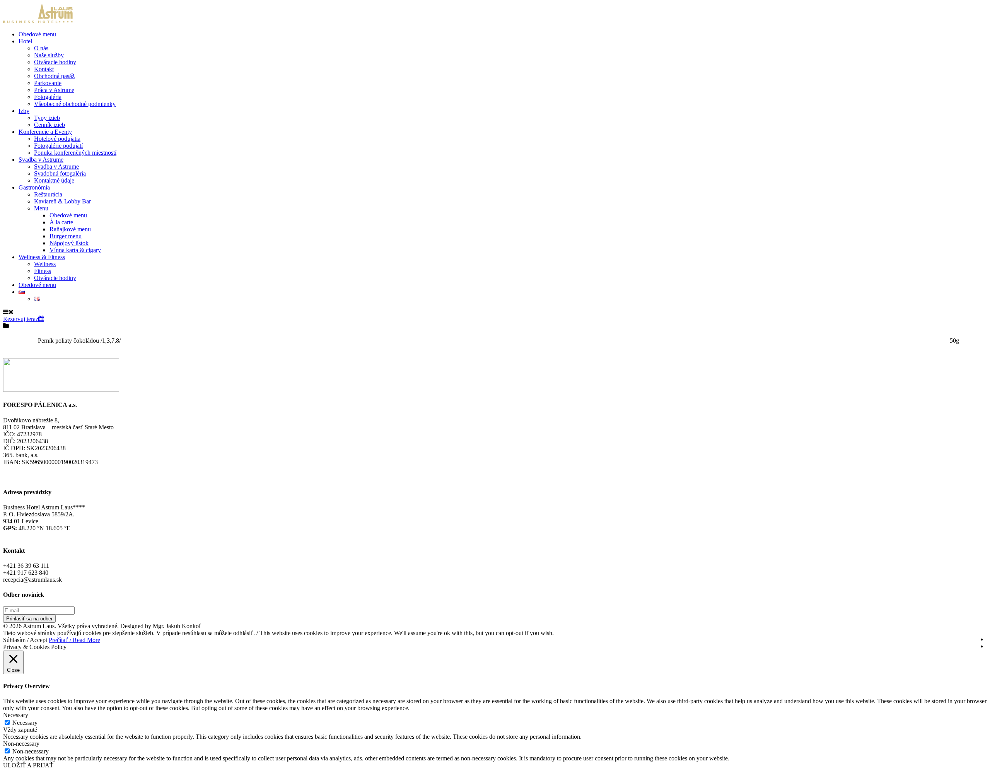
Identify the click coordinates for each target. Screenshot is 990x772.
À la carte (61, 222)
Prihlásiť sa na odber (29, 619)
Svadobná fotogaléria (60, 173)
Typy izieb (47, 117)
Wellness (45, 264)
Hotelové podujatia (57, 138)
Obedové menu (37, 34)
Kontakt (44, 69)
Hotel (25, 41)
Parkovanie (47, 83)
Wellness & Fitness (42, 257)
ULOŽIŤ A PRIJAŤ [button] (28, 765)
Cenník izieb (49, 124)
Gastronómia (34, 187)
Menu (41, 208)
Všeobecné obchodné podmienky (75, 104)
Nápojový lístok (69, 243)
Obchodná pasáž (54, 76)
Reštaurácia (48, 194)
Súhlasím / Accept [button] (25, 640)
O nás (41, 48)
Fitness (42, 271)
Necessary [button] (15, 715)
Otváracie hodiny (55, 62)
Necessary (25, 722)
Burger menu (66, 236)
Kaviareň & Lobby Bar (62, 201)
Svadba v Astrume (41, 159)
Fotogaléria (47, 97)
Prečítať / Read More (74, 640)
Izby (24, 111)
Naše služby (49, 55)
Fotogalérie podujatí (58, 145)
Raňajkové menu (70, 229)
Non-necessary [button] (21, 743)
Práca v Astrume (54, 90)
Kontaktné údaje (54, 180)
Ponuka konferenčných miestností (75, 152)
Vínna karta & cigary (75, 250)
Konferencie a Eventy (45, 131)
